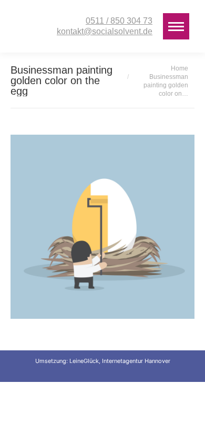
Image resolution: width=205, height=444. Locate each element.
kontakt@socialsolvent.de (104, 31)
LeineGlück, (85, 361)
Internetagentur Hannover (136, 361)
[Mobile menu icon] (176, 26)
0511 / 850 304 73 (119, 20)
